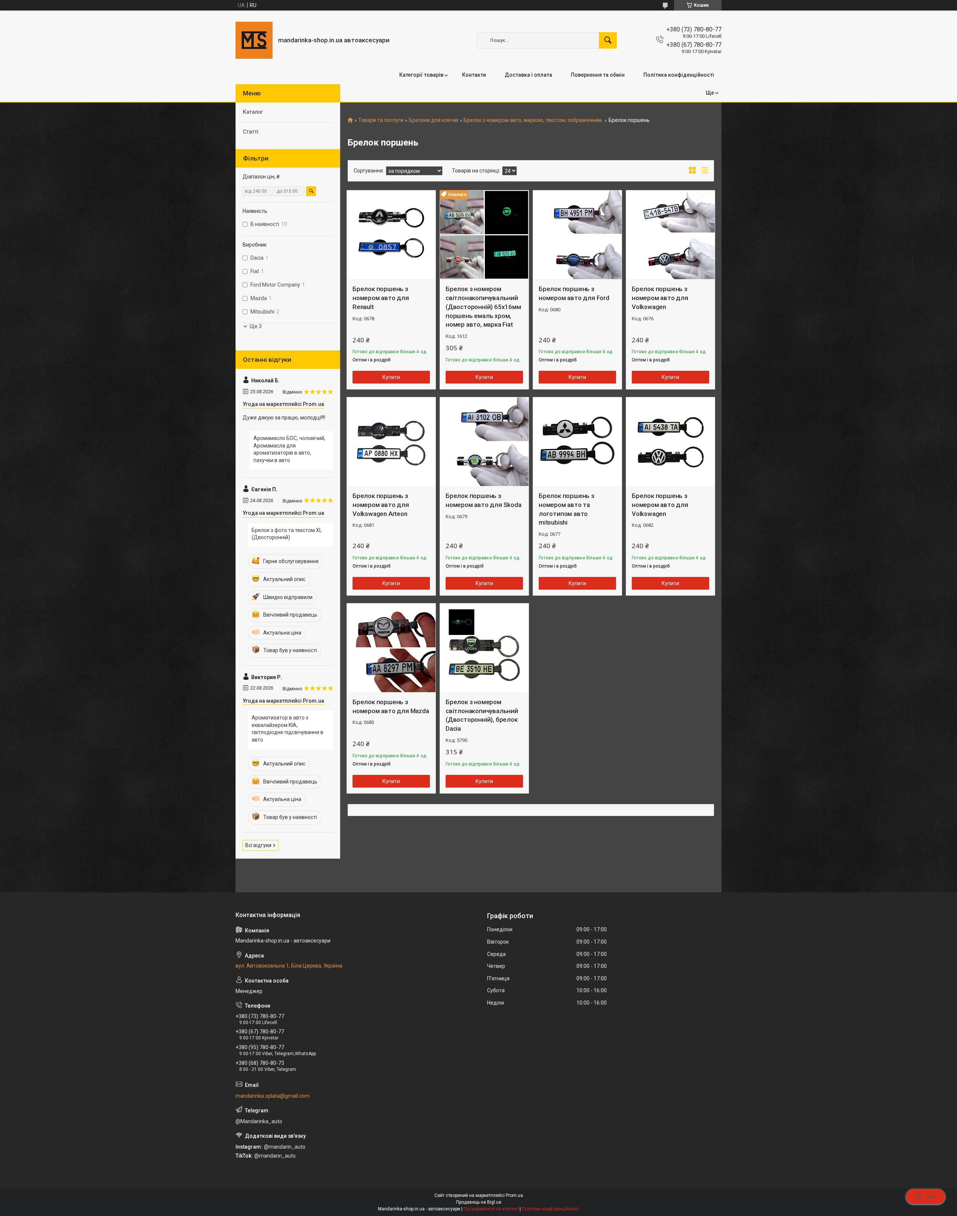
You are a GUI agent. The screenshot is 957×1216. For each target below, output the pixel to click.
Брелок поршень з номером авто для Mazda (391, 706)
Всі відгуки (258, 845)
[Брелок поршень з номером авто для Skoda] (484, 441)
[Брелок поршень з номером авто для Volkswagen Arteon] (391, 441)
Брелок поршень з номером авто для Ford (574, 293)
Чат (931, 1197)
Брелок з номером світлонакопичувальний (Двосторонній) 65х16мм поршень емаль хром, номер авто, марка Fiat (483, 306)
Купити (391, 377)
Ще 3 (256, 326)
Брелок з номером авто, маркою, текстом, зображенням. (533, 120)
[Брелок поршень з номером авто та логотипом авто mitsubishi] (577, 441)
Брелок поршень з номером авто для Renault (381, 298)
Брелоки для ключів (433, 120)
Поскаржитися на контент (491, 1209)
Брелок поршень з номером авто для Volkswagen (660, 298)
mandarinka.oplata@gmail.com (273, 1096)
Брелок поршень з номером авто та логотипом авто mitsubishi (566, 509)
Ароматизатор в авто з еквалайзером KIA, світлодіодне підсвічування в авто (287, 729)
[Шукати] (608, 40)
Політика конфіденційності (678, 75)
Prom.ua (514, 1195)
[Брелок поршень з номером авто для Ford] (577, 234)
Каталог (253, 112)
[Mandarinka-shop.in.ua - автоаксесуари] (254, 40)
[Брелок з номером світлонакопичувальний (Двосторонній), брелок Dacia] (484, 648)
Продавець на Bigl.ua (478, 1202)
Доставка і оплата (528, 75)
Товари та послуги (380, 120)
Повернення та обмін (598, 75)
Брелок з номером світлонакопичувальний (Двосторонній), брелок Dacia (482, 715)
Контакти (474, 75)
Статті (250, 132)
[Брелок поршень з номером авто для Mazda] (391, 648)
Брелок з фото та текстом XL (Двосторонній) (287, 534)
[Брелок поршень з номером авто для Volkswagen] (670, 234)
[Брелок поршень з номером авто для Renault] (391, 234)
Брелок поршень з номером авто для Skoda (483, 500)
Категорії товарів (421, 75)
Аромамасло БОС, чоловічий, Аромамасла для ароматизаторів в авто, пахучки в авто (289, 449)
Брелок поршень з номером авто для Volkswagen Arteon (381, 504)
